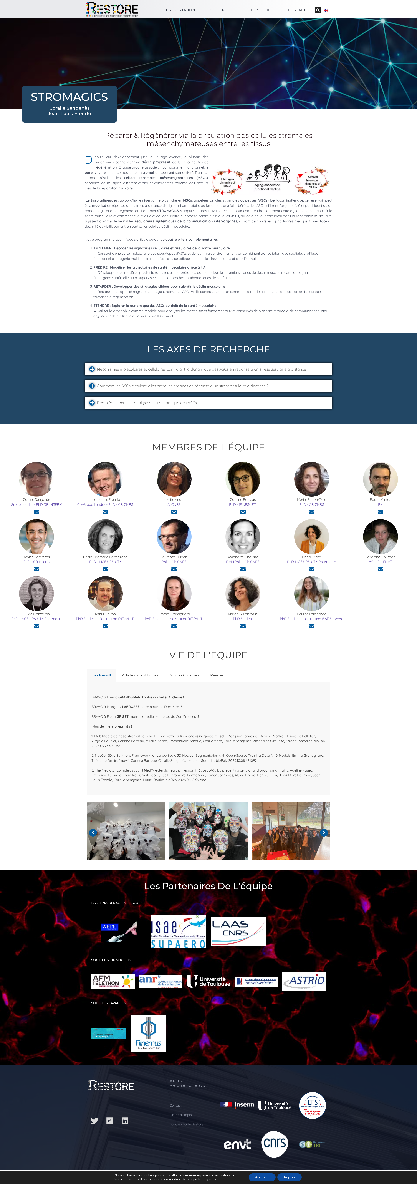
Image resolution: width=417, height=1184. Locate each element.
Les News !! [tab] (102, 675)
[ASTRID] (304, 984)
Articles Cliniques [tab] (184, 675)
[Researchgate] (109, 1121)
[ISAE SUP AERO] (178, 934)
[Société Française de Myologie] (108, 1035)
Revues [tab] (216, 675)
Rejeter (289, 1177)
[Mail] (36, 511)
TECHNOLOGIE (260, 10)
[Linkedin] (124, 1121)
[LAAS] (238, 933)
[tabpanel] (208, 738)
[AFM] (113, 984)
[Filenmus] (148, 1035)
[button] (208, 369)
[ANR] (160, 983)
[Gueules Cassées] (256, 984)
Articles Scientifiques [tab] (140, 675)
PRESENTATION (180, 10)
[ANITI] (119, 933)
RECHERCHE (220, 10)
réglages (209, 1179)
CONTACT (297, 10)
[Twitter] (94, 1121)
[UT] (208, 983)
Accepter (262, 1177)
